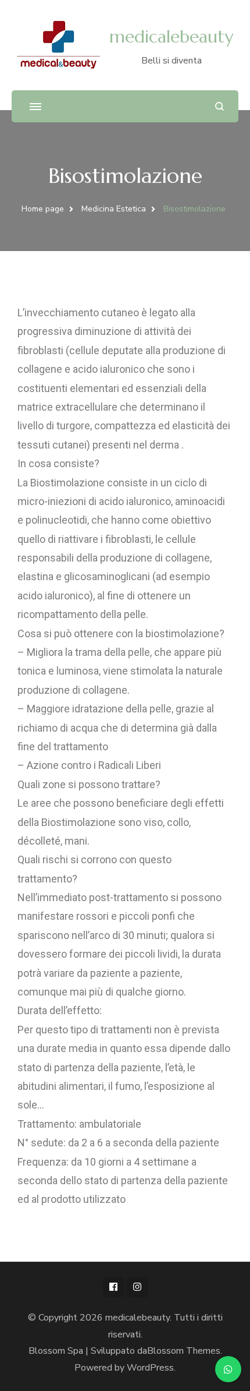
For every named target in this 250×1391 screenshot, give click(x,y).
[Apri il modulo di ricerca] (219, 106)
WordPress (150, 1367)
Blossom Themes (183, 1350)
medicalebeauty (171, 36)
